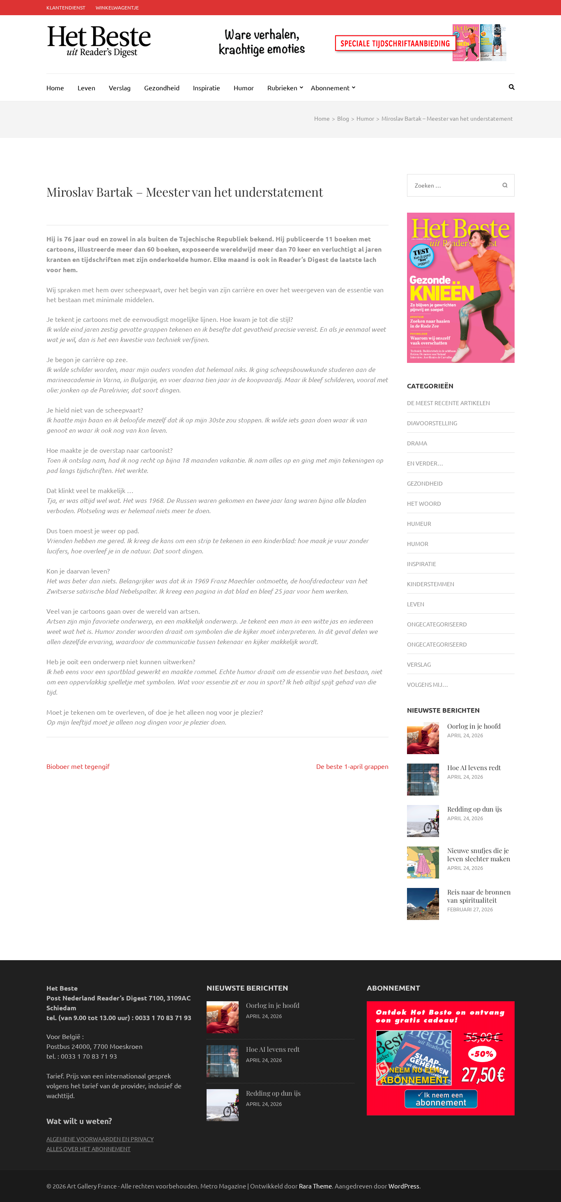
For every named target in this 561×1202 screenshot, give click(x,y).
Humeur (419, 523)
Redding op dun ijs (474, 809)
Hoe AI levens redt (474, 767)
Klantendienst (65, 7)
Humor (244, 87)
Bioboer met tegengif (78, 766)
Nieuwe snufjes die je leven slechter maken (478, 854)
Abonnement (330, 87)
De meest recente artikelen (448, 402)
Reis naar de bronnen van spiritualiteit (479, 896)
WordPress (404, 1186)
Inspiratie (206, 87)
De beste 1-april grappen (352, 766)
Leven (86, 87)
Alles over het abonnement (88, 1148)
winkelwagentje (117, 7)
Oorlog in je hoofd (474, 726)
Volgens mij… (427, 684)
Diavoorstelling (432, 423)
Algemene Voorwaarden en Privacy (100, 1138)
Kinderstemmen (430, 583)
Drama (417, 443)
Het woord (424, 503)
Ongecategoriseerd (437, 624)
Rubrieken (282, 87)
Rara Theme (315, 1186)
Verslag (120, 87)
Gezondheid (161, 87)
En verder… (425, 463)
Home (55, 87)
